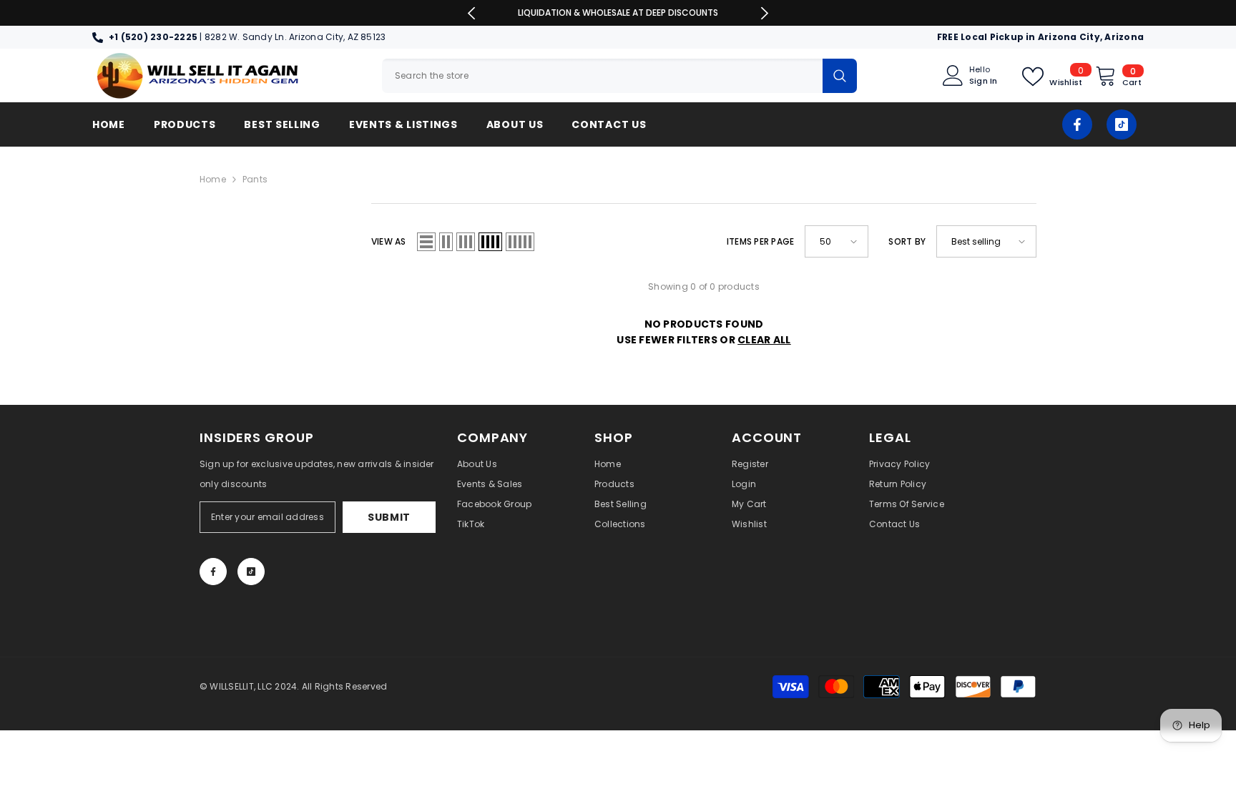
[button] (426, 241)
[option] (618, 13)
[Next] (764, 13)
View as (388, 241)
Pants (255, 179)
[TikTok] (1122, 124)
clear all (764, 340)
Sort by (907, 241)
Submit (389, 517)
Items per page (760, 241)
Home (213, 179)
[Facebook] (1077, 124)
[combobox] (602, 76)
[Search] (619, 76)
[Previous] (471, 13)
